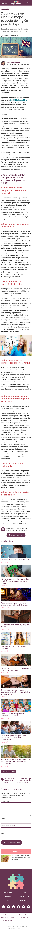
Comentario (5, 801)
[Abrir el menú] (3, 3)
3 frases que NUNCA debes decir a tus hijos (22, 780)
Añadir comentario (17, 535)
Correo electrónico (8, 826)
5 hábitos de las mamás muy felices (9, 780)
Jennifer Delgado (13, 62)
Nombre (4, 818)
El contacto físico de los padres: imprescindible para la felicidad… (21, 857)
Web (2, 833)
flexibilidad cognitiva (18, 100)
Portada (4, 771)
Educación (5, 9)
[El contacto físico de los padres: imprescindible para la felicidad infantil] (6, 858)
